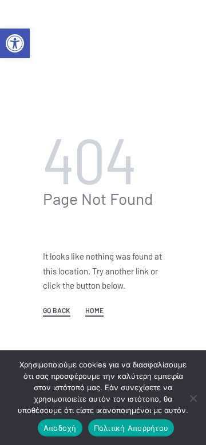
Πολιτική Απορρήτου (131, 427)
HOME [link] (94, 310)
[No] (193, 396)
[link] (15, 43)
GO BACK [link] (56, 310)
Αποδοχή (60, 427)
